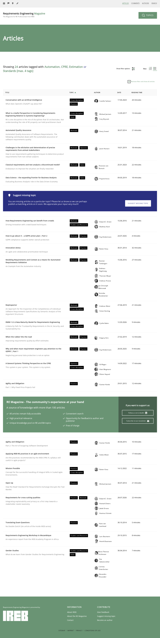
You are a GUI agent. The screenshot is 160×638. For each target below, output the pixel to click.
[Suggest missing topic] (13, 3)
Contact (70, 620)
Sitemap (61, 630)
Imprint (70, 630)
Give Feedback (103, 612)
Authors (145, 3)
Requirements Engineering (24, 15)
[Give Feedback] (9, 3)
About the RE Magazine (77, 616)
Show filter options (123, 69)
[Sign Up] (4, 3)
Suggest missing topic (138, 203)
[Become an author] (17, 3)
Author (97, 92)
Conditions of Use (92, 630)
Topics (149, 15)
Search (154, 3)
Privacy (79, 630)
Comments (135, 3)
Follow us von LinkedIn (136, 413)
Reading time (137, 92)
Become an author (104, 620)
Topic (71, 92)
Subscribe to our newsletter (136, 421)
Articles (125, 3)
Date (119, 92)
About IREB (71, 612)
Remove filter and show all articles (143, 81)
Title (7, 92)
